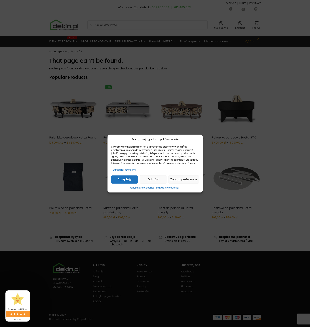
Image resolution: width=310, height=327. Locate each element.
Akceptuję (124, 179)
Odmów (153, 179)
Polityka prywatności (167, 187)
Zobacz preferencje (183, 179)
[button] (197, 139)
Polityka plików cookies (142, 187)
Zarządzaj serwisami (124, 169)
